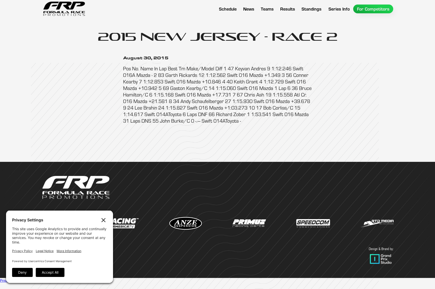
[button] (267, 9)
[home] (64, 8)
